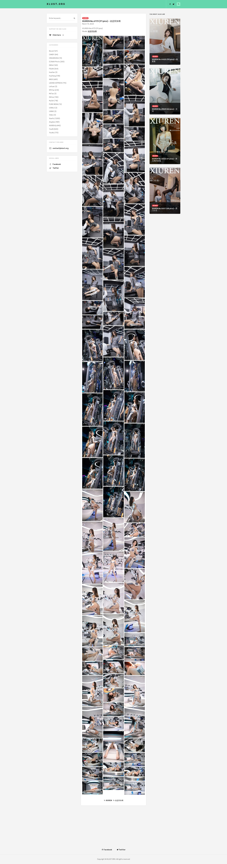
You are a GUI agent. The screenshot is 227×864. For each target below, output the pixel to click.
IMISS (51, 79)
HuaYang (52, 76)
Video (51, 115)
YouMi (51, 129)
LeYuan (52, 87)
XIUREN (85, 18)
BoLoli (51, 51)
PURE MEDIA (53, 104)
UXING (51, 111)
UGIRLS (52, 108)
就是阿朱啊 (92, 31)
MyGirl (51, 101)
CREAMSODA (54, 58)
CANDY (51, 55)
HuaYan (52, 72)
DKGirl (51, 65)
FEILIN (51, 69)
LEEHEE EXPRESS (55, 83)
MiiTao (51, 94)
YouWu (51, 133)
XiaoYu (51, 118)
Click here (57, 35)
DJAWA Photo (54, 62)
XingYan (52, 122)
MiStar (51, 97)
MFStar (52, 90)
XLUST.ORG (56, 4)
